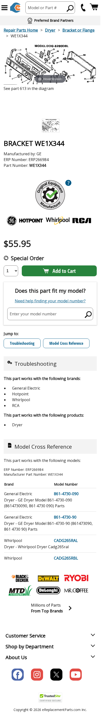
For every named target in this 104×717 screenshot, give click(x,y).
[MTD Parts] (20, 590)
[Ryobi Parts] (76, 578)
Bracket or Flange (78, 30)
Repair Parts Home (21, 30)
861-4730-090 (66, 493)
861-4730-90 (65, 517)
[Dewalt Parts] (48, 578)
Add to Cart (64, 270)
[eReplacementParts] (15, 7)
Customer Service (25, 635)
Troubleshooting (22, 343)
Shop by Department (30, 646)
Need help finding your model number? (50, 301)
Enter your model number (33, 313)
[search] (70, 8)
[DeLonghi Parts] (48, 590)
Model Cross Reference (66, 343)
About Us (16, 657)
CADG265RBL (66, 558)
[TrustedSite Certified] (50, 698)
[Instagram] (37, 675)
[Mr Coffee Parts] (76, 590)
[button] (4, 7)
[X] (56, 675)
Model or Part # (42, 7)
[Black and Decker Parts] (20, 578)
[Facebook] (18, 675)
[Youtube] (76, 675)
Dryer (50, 30)
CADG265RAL (66, 540)
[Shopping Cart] (94, 8)
